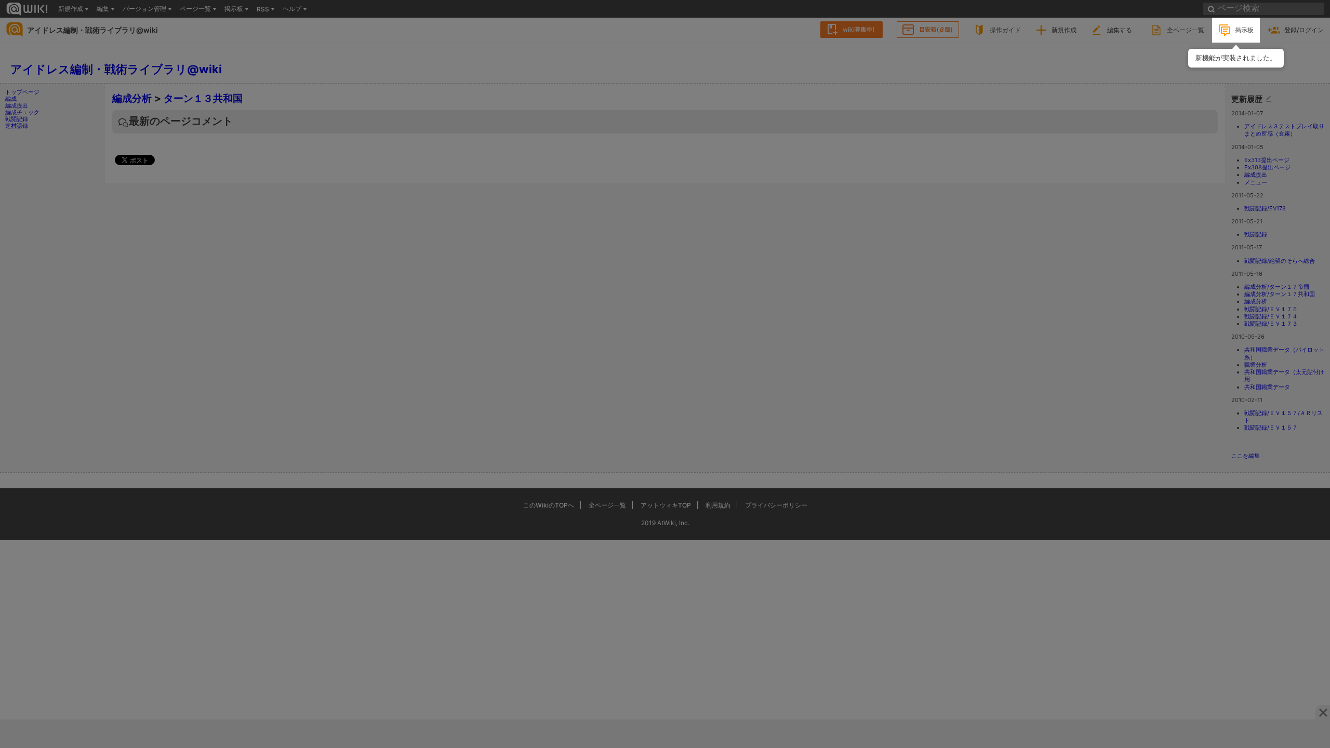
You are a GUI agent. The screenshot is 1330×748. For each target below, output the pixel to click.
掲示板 (1244, 30)
